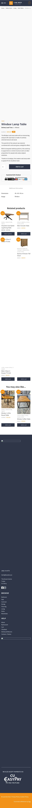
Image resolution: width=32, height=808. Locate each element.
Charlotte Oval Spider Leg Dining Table (8, 227)
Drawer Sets (26, 250)
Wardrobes (4, 613)
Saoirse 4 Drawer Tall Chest (23, 255)
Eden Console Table (23, 226)
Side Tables (21, 8)
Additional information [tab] (16, 188)
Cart (2, 627)
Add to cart (20, 167)
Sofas (3, 611)
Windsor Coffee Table (23, 419)
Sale (2, 599)
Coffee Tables (20, 415)
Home (2, 8)
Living (14, 8)
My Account (4, 625)
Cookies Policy (24, 797)
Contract (19, 250)
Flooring (3, 606)
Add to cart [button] (24, 234)
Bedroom (19, 248)
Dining (3, 222)
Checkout (4, 629)
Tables (3, 223)
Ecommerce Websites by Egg (22, 801)
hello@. (6, 575)
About (3, 622)
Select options (8, 234)
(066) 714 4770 (5, 571)
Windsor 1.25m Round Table (6, 414)
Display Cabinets (21, 222)
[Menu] (2, 3)
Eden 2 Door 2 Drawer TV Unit (6, 372)
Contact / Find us (6, 634)
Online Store (9, 8)
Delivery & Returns (6, 632)
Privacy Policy (15, 797)
